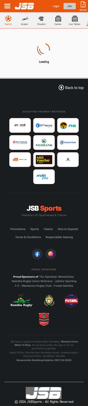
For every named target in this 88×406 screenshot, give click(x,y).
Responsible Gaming (59, 237)
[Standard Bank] (68, 142)
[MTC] (68, 159)
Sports (34, 229)
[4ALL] (44, 159)
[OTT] (20, 159)
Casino (48, 229)
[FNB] (68, 125)
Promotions (17, 229)
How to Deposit (68, 229)
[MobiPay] (44, 176)
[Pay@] (20, 125)
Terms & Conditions (28, 237)
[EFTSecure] (44, 125)
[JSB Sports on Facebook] (37, 254)
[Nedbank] (44, 142)
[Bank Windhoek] (20, 142)
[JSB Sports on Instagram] (51, 254)
